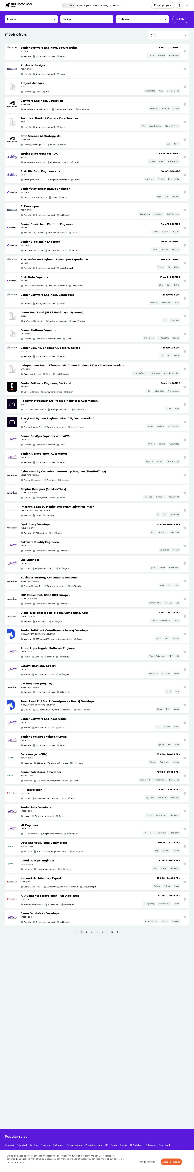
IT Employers (83, 5)
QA (107, 1145)
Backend (9, 1145)
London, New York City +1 (34, 197)
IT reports (116, 5)
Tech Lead (164, 1145)
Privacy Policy (18, 1162)
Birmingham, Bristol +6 (33, 162)
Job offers (68, 5)
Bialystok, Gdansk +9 (32, 904)
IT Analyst (21, 1145)
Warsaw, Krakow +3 (32, 586)
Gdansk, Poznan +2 (32, 887)
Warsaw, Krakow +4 (32, 480)
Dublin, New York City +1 (34, 409)
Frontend (45, 1145)
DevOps (34, 1145)
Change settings (146, 1161)
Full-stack (58, 1145)
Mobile (124, 1145)
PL (187, 5)
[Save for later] (185, 51)
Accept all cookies (171, 1162)
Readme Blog (100, 5)
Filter (182, 19)
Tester (114, 1145)
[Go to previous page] (76, 932)
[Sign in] (180, 5)
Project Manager (94, 1145)
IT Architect (136, 1145)
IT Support (151, 1145)
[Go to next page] (118, 932)
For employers (162, 5)
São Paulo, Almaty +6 (33, 321)
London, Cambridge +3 (33, 145)
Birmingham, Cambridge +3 (36, 109)
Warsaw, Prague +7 (32, 427)
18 (112, 932)
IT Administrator (74, 1145)
